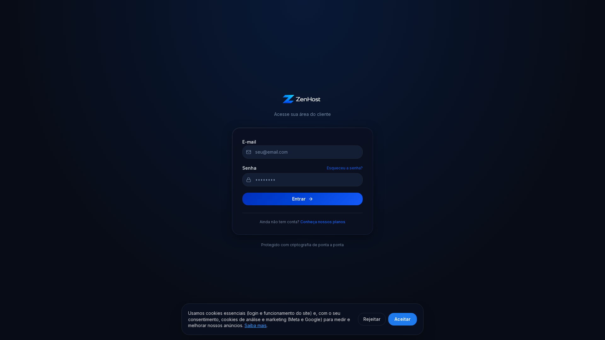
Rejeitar (371, 319)
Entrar (299, 198)
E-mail (249, 141)
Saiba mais (256, 325)
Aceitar (403, 319)
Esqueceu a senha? (345, 168)
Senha (249, 168)
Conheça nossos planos (322, 221)
